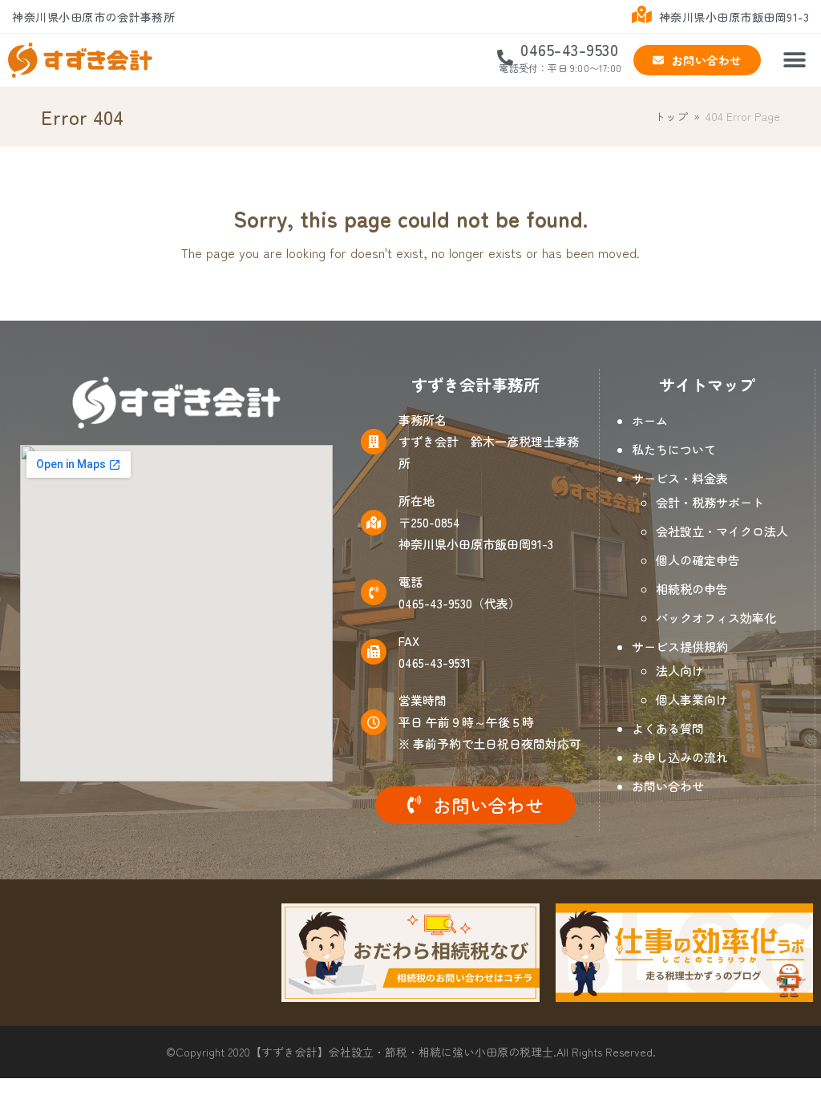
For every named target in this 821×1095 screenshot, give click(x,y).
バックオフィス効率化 (716, 617)
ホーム (650, 420)
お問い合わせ (668, 786)
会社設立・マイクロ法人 (722, 531)
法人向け (680, 670)
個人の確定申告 (698, 560)
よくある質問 (668, 728)
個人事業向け (692, 699)
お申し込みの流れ (680, 757)
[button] (795, 60)
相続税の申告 (692, 588)
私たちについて (674, 449)
